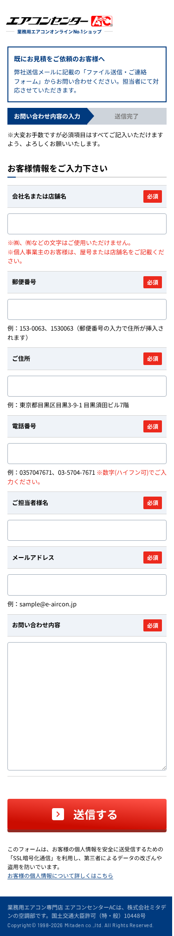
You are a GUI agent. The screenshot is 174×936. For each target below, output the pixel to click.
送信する (95, 814)
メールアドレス (85, 557)
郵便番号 (85, 281)
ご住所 (85, 358)
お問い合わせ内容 (85, 624)
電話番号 (85, 425)
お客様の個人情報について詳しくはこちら (60, 875)
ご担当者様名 (85, 502)
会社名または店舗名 (85, 196)
